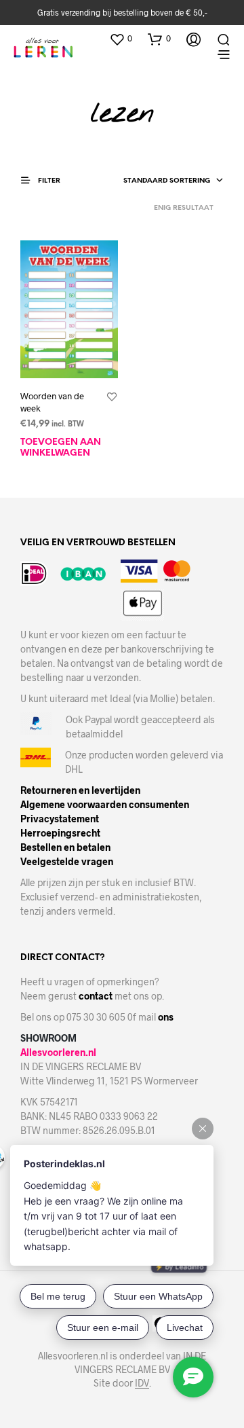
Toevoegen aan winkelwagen (60, 448)
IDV (142, 1383)
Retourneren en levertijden (80, 790)
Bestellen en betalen (65, 847)
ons (166, 1017)
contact (96, 996)
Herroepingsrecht (60, 833)
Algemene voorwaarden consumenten (104, 804)
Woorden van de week (52, 402)
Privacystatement (59, 818)
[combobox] (173, 181)
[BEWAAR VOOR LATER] (112, 397)
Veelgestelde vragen (66, 861)
